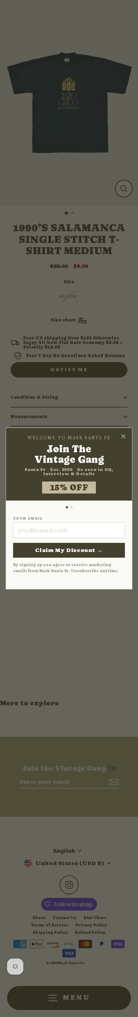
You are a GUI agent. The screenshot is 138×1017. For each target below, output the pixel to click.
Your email (27, 518)
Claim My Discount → (69, 550)
